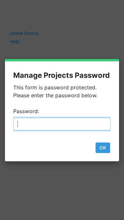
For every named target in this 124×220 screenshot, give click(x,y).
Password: (26, 111)
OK (103, 147)
